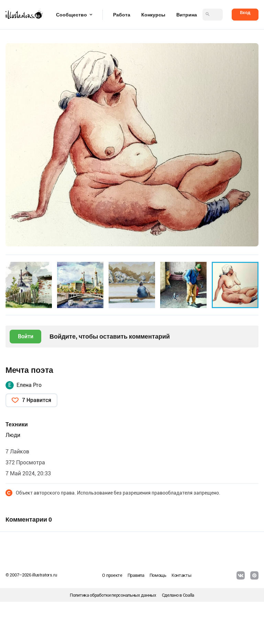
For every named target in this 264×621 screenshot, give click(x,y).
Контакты (181, 575)
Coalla (188, 595)
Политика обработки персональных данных (113, 595)
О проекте (112, 575)
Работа (121, 14)
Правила (136, 575)
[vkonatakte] (240, 575)
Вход (245, 12)
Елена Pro (29, 385)
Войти (25, 336)
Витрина (186, 14)
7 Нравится (36, 400)
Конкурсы (153, 14)
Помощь (158, 575)
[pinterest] (254, 575)
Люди (13, 435)
